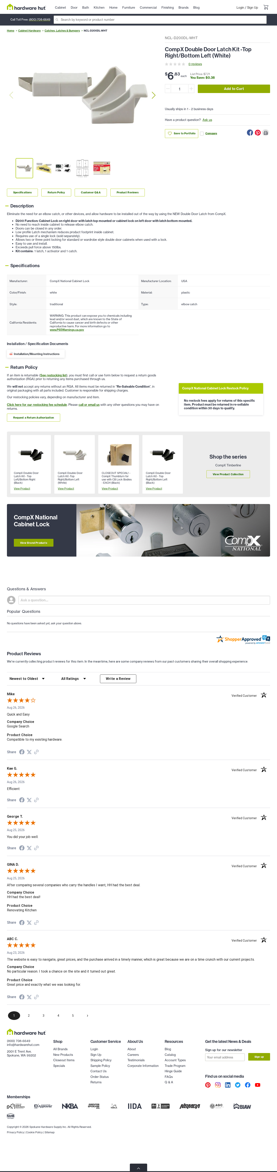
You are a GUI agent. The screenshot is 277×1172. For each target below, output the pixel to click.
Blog (168, 1049)
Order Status (99, 1077)
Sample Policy (100, 1066)
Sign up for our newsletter (223, 1050)
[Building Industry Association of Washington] (242, 1106)
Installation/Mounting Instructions (37, 354)
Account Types (175, 1060)
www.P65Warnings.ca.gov (67, 329)
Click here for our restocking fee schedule (37, 405)
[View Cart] (265, 7)
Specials (59, 1066)
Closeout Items (63, 1060)
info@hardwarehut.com (23, 1045)
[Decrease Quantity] (168, 88)
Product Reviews (127, 192)
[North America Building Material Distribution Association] (189, 1106)
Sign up (259, 1056)
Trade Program (175, 1066)
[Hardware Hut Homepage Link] (26, 7)
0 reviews (195, 64)
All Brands (60, 1049)
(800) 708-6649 (39, 19)
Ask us (207, 120)
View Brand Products (33, 542)
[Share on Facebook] (249, 132)
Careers (133, 1055)
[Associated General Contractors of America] (217, 1106)
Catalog (170, 1055)
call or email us (89, 405)
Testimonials (136, 1060)
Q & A (169, 1082)
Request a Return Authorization (33, 417)
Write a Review (118, 679)
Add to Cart (234, 89)
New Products (63, 1055)
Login (240, 8)
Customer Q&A (90, 192)
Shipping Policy (100, 1060)
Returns (95, 1082)
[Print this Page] (265, 132)
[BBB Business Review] (160, 1106)
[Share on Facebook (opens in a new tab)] (21, 752)
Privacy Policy (15, 1132)
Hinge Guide (173, 1071)
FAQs (169, 1077)
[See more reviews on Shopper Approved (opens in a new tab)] (36, 752)
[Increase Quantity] (191, 88)
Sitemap (50, 1132)
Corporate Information (143, 1066)
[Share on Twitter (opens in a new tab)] (29, 752)
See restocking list (53, 375)
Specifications (22, 192)
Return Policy (56, 192)
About (131, 1049)
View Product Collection (228, 474)
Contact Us (98, 1071)
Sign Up (252, 8)
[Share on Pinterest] (257, 132)
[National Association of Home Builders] (11, 1116)
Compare (211, 133)
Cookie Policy (34, 1132)
